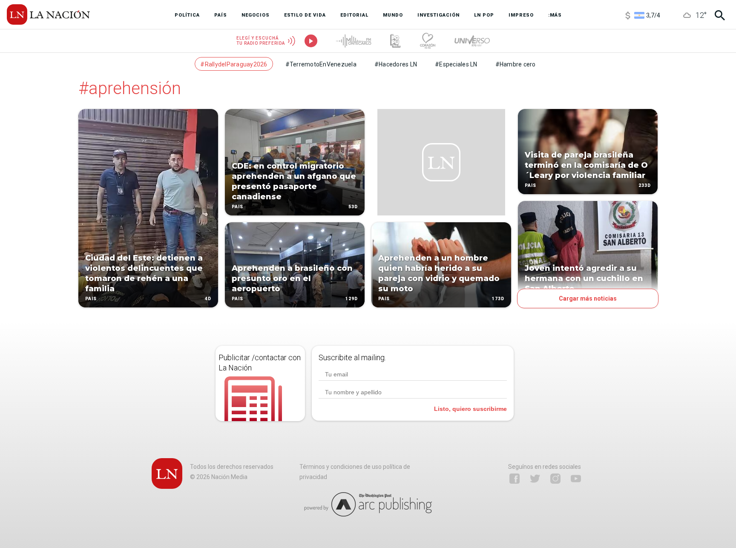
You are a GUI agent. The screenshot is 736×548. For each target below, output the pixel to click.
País (91, 298)
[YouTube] (576, 478)
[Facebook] (514, 478)
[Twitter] (535, 478)
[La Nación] (48, 14)
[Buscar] (719, 15)
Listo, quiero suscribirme (470, 408)
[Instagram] (555, 478)
